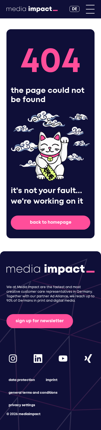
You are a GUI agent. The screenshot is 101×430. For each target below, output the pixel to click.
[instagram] (12, 358)
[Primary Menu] (90, 9)
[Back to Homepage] (32, 9)
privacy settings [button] (22, 405)
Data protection (22, 380)
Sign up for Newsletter (40, 321)
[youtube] (63, 358)
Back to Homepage (50, 222)
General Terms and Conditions (33, 392)
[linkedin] (38, 358)
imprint (51, 380)
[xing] (88, 358)
